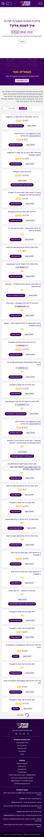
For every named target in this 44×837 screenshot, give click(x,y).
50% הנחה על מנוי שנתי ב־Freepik (22, 502)
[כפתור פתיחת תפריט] (40, 3)
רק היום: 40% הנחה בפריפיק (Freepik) (22, 342)
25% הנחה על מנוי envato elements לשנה (22, 247)
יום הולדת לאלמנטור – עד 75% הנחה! (22, 591)
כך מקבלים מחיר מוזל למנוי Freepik (30, 798)
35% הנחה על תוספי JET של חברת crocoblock (22, 401)
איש (28, 32)
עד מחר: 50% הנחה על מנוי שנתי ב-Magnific (22, 117)
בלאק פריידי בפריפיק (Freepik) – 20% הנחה (22, 303)
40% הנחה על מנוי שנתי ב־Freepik (22, 385)
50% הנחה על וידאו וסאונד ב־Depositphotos (22, 519)
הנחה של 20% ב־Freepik (22, 172)
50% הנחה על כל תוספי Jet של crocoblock (22, 264)
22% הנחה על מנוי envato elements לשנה (22, 536)
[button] (22, 42)
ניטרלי (14, 32)
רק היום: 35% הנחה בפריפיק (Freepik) (22, 212)
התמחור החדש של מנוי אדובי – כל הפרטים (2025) (26, 802)
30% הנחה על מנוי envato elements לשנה (22, 486)
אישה (22, 32)
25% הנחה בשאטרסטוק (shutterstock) (22, 464)
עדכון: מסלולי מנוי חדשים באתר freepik (29, 811)
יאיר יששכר (7, 834)
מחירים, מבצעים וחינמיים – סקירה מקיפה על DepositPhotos (22, 815)
